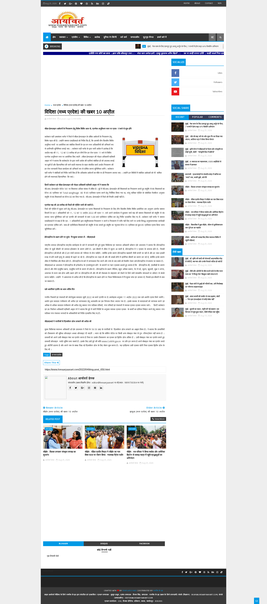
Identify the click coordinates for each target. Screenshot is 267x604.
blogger (63, 543)
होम (54, 37)
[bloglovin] (81, 3)
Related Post (53, 419)
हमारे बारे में (162, 37)
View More (160, 418)
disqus (104, 543)
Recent (180, 117)
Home (187, 3)
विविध (86, 37)
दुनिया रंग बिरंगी (110, 37)
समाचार (62, 37)
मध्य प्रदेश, (77, 118)
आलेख (97, 37)
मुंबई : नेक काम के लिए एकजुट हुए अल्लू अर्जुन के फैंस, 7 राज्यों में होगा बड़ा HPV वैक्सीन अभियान (167, 46)
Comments (215, 117)
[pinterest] (76, 3)
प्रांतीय (75, 37)
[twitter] (65, 3)
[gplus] (70, 3)
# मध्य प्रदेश (56, 354)
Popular (197, 117)
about (197, 3)
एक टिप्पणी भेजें (53, 555)
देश (129, 46)
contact (209, 3)
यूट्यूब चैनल (148, 37)
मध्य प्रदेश (57, 105)
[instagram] (103, 3)
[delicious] (108, 3)
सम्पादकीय (135, 37)
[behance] (97, 3)
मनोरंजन (218, 46)
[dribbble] (86, 3)
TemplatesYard (130, 590)
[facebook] (59, 3)
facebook (144, 543)
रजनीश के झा (158, 590)
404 (219, 3)
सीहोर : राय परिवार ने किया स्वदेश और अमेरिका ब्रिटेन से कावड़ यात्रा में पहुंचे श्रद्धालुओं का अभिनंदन (146, 454)
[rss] (92, 3)
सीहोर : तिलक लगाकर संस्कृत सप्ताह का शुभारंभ (59, 453)
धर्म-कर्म (123, 37)
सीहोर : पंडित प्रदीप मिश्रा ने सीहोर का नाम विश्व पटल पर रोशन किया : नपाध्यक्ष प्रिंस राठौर (104, 453)
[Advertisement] (167, 18)
